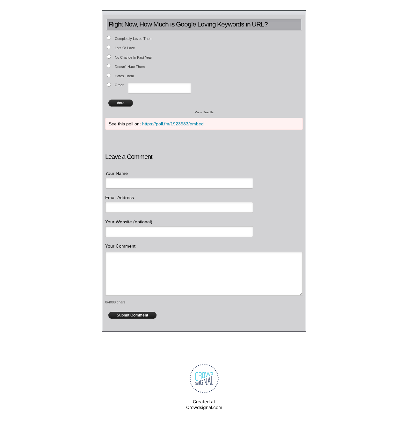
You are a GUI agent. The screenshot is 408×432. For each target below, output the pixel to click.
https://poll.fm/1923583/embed (173, 123)
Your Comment (120, 246)
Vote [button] (121, 103)
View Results (204, 112)
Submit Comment (132, 315)
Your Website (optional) (128, 221)
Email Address (119, 197)
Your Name (116, 173)
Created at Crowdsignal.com (204, 404)
